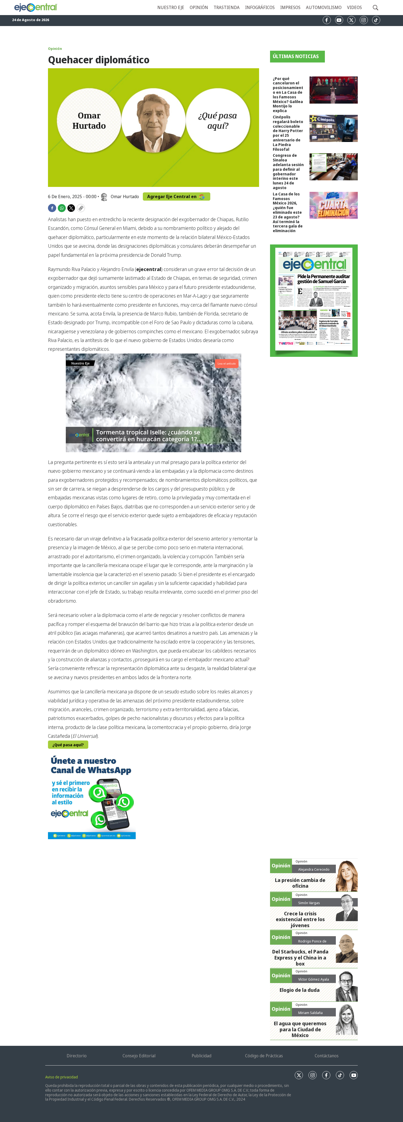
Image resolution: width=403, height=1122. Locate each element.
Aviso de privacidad (61, 1077)
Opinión (199, 7)
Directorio (77, 1056)
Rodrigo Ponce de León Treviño (312, 943)
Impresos (290, 7)
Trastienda (227, 7)
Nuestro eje (170, 7)
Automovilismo (324, 7)
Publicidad (201, 1056)
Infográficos (260, 7)
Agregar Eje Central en (172, 196)
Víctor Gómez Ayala (313, 979)
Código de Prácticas (264, 1056)
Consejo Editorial (139, 1056)
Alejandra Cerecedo (314, 869)
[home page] (36, 8)
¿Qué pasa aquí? (68, 744)
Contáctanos (327, 1056)
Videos (354, 7)
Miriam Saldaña (310, 1012)
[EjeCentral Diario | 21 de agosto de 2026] (314, 300)
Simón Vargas (309, 902)
